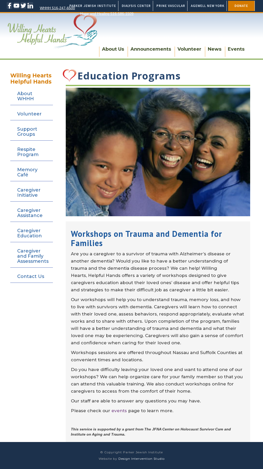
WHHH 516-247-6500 (57, 8)
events (119, 410)
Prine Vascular (170, 6)
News (214, 49)
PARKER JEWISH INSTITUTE (92, 6)
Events (236, 49)
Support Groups (27, 131)
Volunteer (189, 49)
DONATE (241, 6)
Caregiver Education (29, 233)
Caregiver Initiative (29, 192)
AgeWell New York (207, 6)
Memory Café (27, 172)
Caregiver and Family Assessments (33, 256)
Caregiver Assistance (30, 213)
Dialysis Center (136, 6)
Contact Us (30, 276)
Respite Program (28, 152)
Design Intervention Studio (141, 459)
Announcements (150, 49)
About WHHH (25, 96)
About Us (113, 49)
